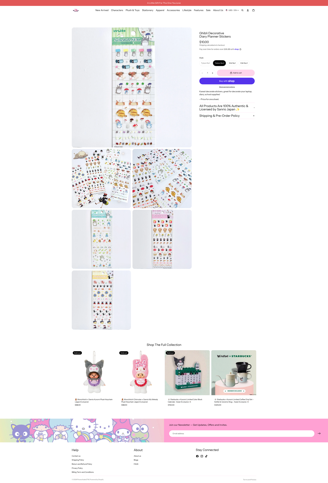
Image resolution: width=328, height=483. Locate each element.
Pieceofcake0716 (83, 479)
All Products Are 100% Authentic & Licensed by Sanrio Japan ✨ (223, 107)
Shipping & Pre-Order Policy (219, 116)
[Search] (242, 10)
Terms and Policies (249, 480)
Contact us (76, 456)
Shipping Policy (78, 460)
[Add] (252, 391)
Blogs (136, 460)
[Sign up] (319, 433)
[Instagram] (201, 456)
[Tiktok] (206, 456)
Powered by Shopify (97, 479)
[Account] (248, 10)
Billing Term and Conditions (83, 472)
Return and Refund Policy (82, 464)
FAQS (136, 464)
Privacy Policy (77, 468)
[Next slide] (113, 372)
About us (137, 456)
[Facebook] (197, 456)
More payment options (227, 87)
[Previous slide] (75, 372)
